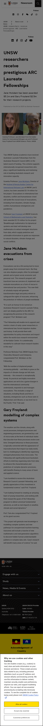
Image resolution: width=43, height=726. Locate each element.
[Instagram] (22, 40)
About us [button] (7, 595)
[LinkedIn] (13, 40)
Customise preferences (21, 717)
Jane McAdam (24, 181)
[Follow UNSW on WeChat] (27, 14)
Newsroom (19, 22)
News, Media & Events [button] (14, 588)
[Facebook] (17, 40)
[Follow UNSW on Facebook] (22, 14)
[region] (21, 690)
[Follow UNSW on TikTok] (32, 14)
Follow (36, 10)
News (5, 24)
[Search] (38, 3)
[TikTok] (26, 40)
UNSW (5, 22)
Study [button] (6, 581)
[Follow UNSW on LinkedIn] (13, 14)
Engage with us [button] (10, 574)
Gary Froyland (16, 214)
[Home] (13, 3)
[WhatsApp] (36, 14)
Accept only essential (21, 711)
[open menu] (5, 3)
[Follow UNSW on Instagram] (18, 14)
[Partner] (26, 3)
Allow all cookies (21, 704)
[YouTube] (31, 40)
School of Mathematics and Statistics (18, 217)
